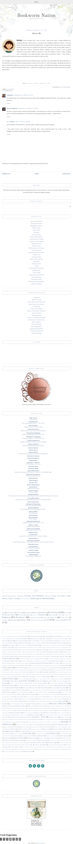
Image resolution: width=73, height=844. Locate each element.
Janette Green (65, 676)
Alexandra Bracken (35, 636)
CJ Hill (57, 645)
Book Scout (36, 230)
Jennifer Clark (49, 679)
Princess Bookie (36, 324)
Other (48, 83)
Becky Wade (24, 643)
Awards (4, 596)
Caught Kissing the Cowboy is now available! (33, 442)
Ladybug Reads (36, 315)
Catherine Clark (53, 650)
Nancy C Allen (39, 717)
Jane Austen (47, 676)
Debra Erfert (65, 663)
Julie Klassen (33, 478)
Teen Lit (53, 617)
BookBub (36, 232)
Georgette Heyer (47, 672)
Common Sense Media (36, 239)
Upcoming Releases (25, 598)
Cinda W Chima (64, 656)
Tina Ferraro (60, 744)
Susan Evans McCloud (8, 742)
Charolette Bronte (25, 654)
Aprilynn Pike (52, 641)
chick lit (67, 619)
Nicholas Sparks (25, 719)
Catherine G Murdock (8, 652)
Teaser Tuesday (14, 598)
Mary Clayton (43, 708)
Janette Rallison (33, 458)
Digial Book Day (36, 243)
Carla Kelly (28, 647)
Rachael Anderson (33, 521)
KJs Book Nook (36, 313)
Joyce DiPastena (33, 471)
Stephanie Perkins (30, 740)
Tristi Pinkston (26, 747)
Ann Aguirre (65, 638)
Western (23, 620)
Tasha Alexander (15, 744)
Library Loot (55, 596)
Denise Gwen (15, 665)
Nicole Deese (33, 517)
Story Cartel (36, 272)
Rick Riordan (12, 731)
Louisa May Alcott (49, 701)
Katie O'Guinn (33, 491)
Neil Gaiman (16, 719)
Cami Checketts (33, 429)
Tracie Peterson (15, 747)
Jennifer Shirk (33, 468)
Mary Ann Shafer (24, 708)
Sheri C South (43, 738)
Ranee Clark (67, 727)
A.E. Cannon (5, 636)
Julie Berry (29, 685)
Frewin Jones (26, 672)
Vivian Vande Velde (29, 749)
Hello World (33, 419)
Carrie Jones (33, 650)
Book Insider (36, 228)
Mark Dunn (61, 706)
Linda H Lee (25, 699)
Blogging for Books (36, 226)
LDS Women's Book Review (36, 320)
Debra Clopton (33, 444)
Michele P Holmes (34, 715)
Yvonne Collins (8, 751)
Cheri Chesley (35, 654)
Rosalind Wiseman (45, 731)
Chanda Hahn (46, 652)
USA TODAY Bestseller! (33, 548)
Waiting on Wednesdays (42, 598)
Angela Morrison (35, 638)
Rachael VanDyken (22, 724)
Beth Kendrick (59, 643)
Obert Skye (46, 719)
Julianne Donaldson (33, 474)
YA (47, 619)
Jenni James (33, 460)
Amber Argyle (6, 638)
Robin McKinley (22, 731)
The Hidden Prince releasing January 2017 (33, 509)
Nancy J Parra (53, 717)
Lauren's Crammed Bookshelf (36, 317)
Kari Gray (53, 687)
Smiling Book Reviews (36, 329)
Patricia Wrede (20, 722)
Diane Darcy (33, 450)
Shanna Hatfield (25, 736)
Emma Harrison (6, 672)
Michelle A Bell (46, 715)
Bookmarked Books (36, 237)
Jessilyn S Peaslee (14, 683)
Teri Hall (51, 744)
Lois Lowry (29, 701)
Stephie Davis (52, 740)
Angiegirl (10, 95)
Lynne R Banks (13, 703)
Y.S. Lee (68, 749)
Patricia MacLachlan (7, 722)
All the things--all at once (33, 464)
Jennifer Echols (59, 679)
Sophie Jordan (8, 740)
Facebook (30, 83)
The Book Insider (36, 279)
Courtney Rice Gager (63, 658)
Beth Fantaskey (47, 643)
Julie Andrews (20, 685)
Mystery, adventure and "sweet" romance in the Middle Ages (33, 472)
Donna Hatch (33, 452)
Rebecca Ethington (9, 729)
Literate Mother (36, 257)
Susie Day (19, 742)
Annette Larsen (31, 641)
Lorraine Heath (39, 701)
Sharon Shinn (18, 738)
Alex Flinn (24, 636)
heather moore (27, 751)
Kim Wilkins (44, 692)
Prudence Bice (43, 722)
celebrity (57, 620)
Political (67, 615)
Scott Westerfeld (64, 733)
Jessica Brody (59, 681)
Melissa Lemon (61, 712)
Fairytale (43, 612)
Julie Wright (33, 480)
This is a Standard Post (33, 476)
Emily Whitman (65, 670)
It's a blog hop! (33, 513)
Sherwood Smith (54, 738)
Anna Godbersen (7, 641)
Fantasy (54, 612)
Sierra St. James (66, 738)
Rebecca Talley (36, 729)
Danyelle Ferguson (54, 661)
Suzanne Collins (40, 742)
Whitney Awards (36, 284)
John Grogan (25, 683)
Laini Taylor (20, 696)
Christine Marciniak (36, 656)
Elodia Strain (47, 670)
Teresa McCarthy (33, 552)
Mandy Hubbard (43, 703)
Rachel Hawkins (45, 724)
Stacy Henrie (33, 546)
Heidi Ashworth (42, 674)
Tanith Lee (5, 744)
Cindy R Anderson (33, 440)
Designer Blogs (41, 843)
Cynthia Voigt (25, 661)
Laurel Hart (29, 696)
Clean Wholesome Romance (36, 302)
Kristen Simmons (17, 694)
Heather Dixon (22, 674)
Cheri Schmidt (45, 654)
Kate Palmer (11, 690)
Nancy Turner (65, 717)
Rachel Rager (25, 727)
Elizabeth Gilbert (13, 670)
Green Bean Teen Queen (36, 304)
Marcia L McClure (58, 703)
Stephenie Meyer (42, 740)
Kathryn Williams (53, 690)
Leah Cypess (62, 696)
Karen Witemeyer (33, 485)
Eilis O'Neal (38, 667)
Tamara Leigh (33, 550)
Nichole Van (33, 515)
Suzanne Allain (28, 742)
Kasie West (33, 487)
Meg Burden (31, 710)
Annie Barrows (42, 641)
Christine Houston (22, 656)
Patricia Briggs (64, 719)
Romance (20, 617)
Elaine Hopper (47, 667)
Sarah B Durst (17, 733)
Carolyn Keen (24, 650)
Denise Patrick (35, 665)
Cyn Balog (16, 661)
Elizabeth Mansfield (25, 670)
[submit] (70, 206)
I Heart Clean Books (36, 308)
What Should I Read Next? (36, 281)
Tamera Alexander (64, 742)
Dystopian (28, 612)
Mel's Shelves (36, 322)
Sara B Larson (6, 733)
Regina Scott (33, 532)
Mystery (42, 615)
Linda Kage (34, 699)
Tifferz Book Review (36, 331)
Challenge (27, 596)
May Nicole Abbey (19, 710)
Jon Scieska (34, 683)
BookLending (36, 235)
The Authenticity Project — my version (33, 423)
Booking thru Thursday (15, 596)
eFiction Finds (36, 246)
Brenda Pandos (34, 645)
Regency (6, 617)
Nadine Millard (33, 508)
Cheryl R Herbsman (56, 654)
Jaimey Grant (37, 676)
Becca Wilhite (14, 643)
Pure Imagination (36, 326)
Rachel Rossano (35, 727)
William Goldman (50, 749)
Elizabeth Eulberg (58, 667)
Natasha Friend (6, 719)
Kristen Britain (6, 694)
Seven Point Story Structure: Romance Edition (33, 536)
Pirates (60, 615)
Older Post (66, 174)
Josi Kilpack (43, 683)
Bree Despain (11, 645)
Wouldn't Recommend (37, 620)
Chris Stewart (67, 654)
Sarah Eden (33, 534)
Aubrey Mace (62, 641)
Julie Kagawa (55, 685)
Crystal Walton (6, 661)
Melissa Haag (39, 712)
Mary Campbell (12, 108)
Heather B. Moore (33, 456)
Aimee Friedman (15, 636)
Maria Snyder (20, 706)
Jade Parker (28, 676)
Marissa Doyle (40, 706)
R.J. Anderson (54, 722)
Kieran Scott (36, 692)
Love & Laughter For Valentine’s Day (33, 438)
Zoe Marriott (17, 751)
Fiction (66, 612)
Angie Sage (45, 638)
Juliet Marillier (15, 688)
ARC (3, 612)
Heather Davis (12, 674)
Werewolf (14, 620)
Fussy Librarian (36, 250)
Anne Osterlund (20, 641)
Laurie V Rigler (53, 696)
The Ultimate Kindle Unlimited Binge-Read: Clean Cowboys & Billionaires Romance (33, 496)
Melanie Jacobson (15, 713)
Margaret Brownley (33, 504)
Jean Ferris (21, 679)
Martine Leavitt (13, 708)
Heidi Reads (36, 306)
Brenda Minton (22, 645)
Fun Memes (10, 89)
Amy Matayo (33, 422)
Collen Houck (42, 658)
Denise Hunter (33, 448)
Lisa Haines (11, 701)
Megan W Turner (59, 710)
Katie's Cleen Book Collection (36, 311)
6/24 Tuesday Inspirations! (33, 556)
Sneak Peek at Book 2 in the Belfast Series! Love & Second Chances (33, 542)
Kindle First (36, 255)
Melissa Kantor (49, 712)
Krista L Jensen (65, 692)
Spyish (45, 617)
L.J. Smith (11, 696)
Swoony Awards (36, 277)
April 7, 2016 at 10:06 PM (23, 121)
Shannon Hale (6, 738)
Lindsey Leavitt (53, 699)
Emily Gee (56, 670)
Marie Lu (30, 706)
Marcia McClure (33, 502)
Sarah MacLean (40, 733)
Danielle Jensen (43, 661)
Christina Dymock (9, 656)
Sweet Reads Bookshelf (36, 275)
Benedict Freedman (35, 643)
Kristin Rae (51, 694)
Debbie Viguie (24, 663)
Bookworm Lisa (36, 300)
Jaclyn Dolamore (18, 676)
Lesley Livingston (14, 699)
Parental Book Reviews (36, 268)
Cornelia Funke (52, 658)
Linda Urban (43, 699)
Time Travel (65, 617)
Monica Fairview (15, 717)
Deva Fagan (44, 665)
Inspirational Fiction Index (36, 252)
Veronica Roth (36, 747)
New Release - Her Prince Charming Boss (33, 431)
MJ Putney (21, 703)
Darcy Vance (66, 661)
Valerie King (33, 554)
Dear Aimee (33, 519)
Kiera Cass (27, 692)
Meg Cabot (39, 710)
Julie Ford (46, 685)
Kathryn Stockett (42, 690)
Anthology (19, 612)
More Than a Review (36, 259)
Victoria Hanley (46, 747)
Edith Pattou (30, 667)
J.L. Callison (11, 121)
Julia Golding (65, 683)
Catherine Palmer (34, 652)
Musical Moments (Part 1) (33, 530)
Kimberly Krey (33, 494)
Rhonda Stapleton (58, 729)
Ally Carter (33, 418)
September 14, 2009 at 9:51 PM (23, 95)
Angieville (36, 297)
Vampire (4, 620)
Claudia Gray (32, 658)
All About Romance (36, 221)
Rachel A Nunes (34, 724)
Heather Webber (32, 674)
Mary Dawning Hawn (54, 708)
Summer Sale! (33, 492)
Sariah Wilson (33, 538)
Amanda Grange (64, 636)
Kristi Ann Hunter (30, 694)
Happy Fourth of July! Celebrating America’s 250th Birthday (33, 499)
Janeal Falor (56, 676)
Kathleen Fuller (20, 690)
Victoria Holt (55, 747)
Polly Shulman (32, 722)
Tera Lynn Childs (27, 744)
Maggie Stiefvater (31, 703)
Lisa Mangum (20, 701)
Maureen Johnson (7, 710)
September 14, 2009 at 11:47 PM (28, 108)
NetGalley (36, 261)
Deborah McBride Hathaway (39, 663)
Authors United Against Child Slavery (33, 434)
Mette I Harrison (20, 715)
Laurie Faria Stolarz (41, 696)
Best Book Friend (36, 223)
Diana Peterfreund (54, 665)
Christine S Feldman (50, 656)
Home (37, 174)
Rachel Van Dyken (46, 727)
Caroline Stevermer (12, 650)
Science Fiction (35, 617)
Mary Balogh (34, 708)
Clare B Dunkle (23, 658)
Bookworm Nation (36, 15)
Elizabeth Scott (37, 670)
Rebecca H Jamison (23, 729)
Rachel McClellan (14, 727)
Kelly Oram (18, 692)
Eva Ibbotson (16, 672)
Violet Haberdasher (7, 749)
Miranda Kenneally (58, 715)
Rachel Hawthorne (59, 724)
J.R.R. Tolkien (7, 676)
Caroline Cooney (59, 647)
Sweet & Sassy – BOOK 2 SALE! (33, 427)
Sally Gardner (55, 731)
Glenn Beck (58, 672)
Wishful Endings (36, 333)
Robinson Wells (33, 731)
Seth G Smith (5, 736)
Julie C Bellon (38, 685)
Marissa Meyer (51, 706)
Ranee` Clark (33, 525)
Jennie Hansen (39, 679)
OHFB (36, 266)
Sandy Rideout (65, 731)
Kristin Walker (60, 694)
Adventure (10, 612)
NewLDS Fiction (36, 264)
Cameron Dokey (7, 647)
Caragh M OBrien (18, 647)
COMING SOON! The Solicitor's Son (33, 523)
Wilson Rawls (60, 749)
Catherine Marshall (22, 652)
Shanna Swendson (38, 736)
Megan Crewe (48, 710)
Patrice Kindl (54, 719)
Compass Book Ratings (36, 241)
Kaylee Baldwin (64, 690)
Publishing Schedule (33, 488)
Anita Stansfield (55, 638)
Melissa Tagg (10, 715)
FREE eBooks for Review (36, 248)
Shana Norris (15, 736)
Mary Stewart (65, 708)
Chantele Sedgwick (33, 433)
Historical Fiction (8, 615)
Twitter (36, 83)
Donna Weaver (20, 667)
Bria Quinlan (33, 425)
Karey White (44, 688)
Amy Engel (14, 638)
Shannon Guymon (33, 540)
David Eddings (6, 663)
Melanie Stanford (28, 712)
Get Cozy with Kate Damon (33, 505)
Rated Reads (37, 270)
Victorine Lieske (65, 747)
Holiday (21, 615)
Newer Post (6, 174)
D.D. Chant (34, 661)
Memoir (34, 615)
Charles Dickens (14, 654)
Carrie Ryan (42, 650)
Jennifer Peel (33, 466)
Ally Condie (55, 636)
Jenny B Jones (50, 681)
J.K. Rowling (60, 674)
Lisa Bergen (62, 699)
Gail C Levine (36, 672)
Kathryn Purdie (31, 690)
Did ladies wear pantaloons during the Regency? (33, 454)
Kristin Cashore (42, 694)
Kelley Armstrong (7, 692)
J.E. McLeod (52, 674)
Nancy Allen (33, 511)
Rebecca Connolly (33, 529)
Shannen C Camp (51, 736)
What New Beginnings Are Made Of (33, 445)
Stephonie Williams (64, 740)
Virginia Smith (18, 749)
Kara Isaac (26, 687)
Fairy (35, 612)
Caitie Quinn (65, 645)
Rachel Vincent (58, 727)
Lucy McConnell (33, 498)
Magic (28, 615)
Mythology (52, 615)
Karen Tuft (33, 482)
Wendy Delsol (40, 749)
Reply (8, 103)
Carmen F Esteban (37, 647)
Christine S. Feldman (33, 437)
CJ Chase (50, 645)
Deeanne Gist (5, 665)
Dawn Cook (15, 663)
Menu (36, 2)
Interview (47, 596)
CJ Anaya (43, 645)
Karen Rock (34, 687)
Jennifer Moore (14, 681)
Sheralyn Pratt (33, 544)
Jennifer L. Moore (33, 462)
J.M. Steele (68, 674)
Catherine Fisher (64, 650)
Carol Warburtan (48, 647)
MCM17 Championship (33, 526)
